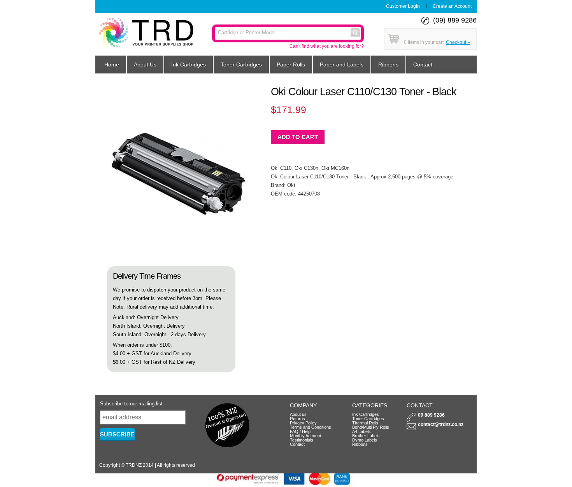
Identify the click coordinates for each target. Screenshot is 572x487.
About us (298, 414)
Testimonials (301, 440)
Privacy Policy (303, 423)
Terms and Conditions (310, 427)
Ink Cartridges (188, 64)
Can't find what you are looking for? (327, 46)
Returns (297, 418)
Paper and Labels (341, 64)
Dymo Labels (364, 440)
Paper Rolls (291, 64)
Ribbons (388, 64)
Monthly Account (305, 435)
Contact (422, 64)
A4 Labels (361, 431)
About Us (145, 64)
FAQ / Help (300, 431)
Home (111, 64)
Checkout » (458, 42)
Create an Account (452, 6)
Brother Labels (366, 435)
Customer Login (403, 6)
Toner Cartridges (241, 64)
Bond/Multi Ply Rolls (370, 427)
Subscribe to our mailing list (131, 404)
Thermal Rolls (365, 423)
